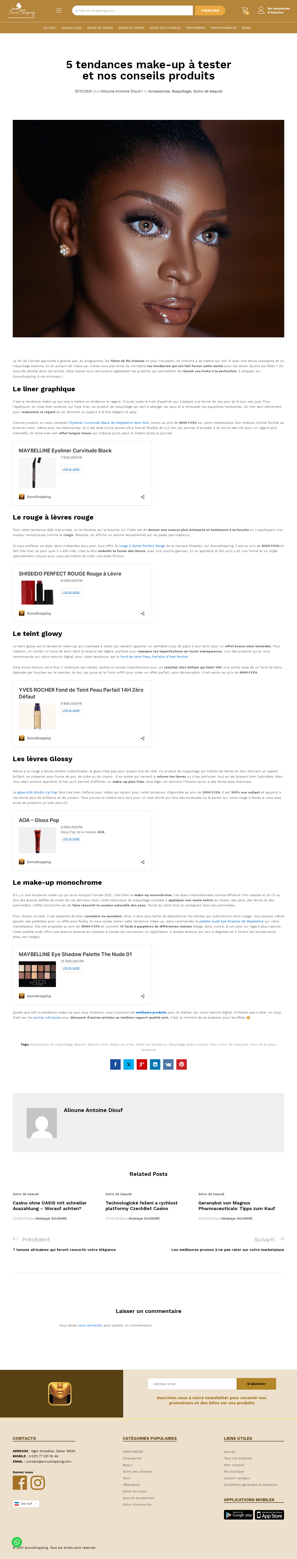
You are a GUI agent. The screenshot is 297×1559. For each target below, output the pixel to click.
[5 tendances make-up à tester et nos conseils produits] (115, 1064)
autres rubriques (47, 1017)
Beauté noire (98, 1044)
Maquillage (72, 27)
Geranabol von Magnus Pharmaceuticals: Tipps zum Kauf (236, 1205)
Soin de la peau (263, 1044)
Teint (126, 1478)
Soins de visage (100, 27)
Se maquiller (239, 1044)
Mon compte (234, 1465)
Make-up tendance (151, 1044)
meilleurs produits (151, 1012)
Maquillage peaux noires (188, 1044)
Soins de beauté (207, 91)
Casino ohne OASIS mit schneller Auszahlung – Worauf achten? (50, 1205)
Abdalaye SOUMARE (51, 1218)
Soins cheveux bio (137, 1504)
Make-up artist (122, 1044)
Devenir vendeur (237, 1478)
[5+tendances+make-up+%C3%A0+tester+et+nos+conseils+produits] (128, 1064)
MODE (246, 27)
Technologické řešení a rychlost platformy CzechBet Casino (142, 1205)
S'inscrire (275, 12)
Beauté (80, 1044)
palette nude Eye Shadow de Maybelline (231, 921)
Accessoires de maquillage (51, 1044)
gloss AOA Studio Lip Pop (37, 792)
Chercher (210, 10)
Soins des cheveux (165, 27)
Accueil (49, 27)
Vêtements (131, 1485)
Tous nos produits (238, 1458)
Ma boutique (234, 1471)
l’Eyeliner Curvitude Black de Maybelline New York (108, 422)
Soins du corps (131, 27)
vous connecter (90, 1325)
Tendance (148, 1050)
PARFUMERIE (195, 27)
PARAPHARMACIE (223, 27)
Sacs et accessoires (138, 1498)
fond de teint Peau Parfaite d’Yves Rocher (154, 656)
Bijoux (127, 1465)
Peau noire (217, 1044)
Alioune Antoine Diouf (120, 91)
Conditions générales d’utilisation (251, 1485)
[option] (55, 1206)
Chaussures (132, 1458)
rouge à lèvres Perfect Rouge (142, 546)
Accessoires (159, 91)
